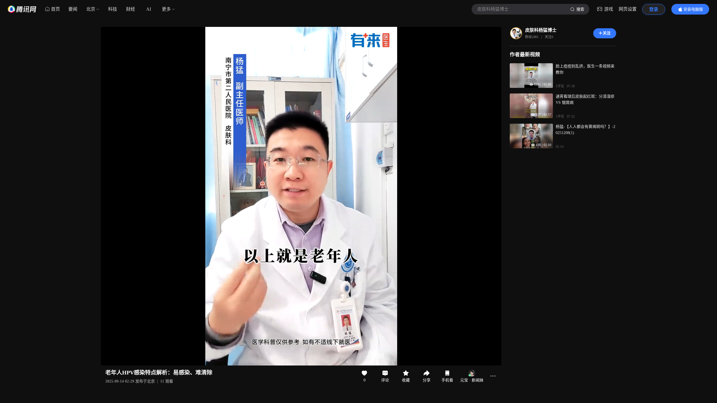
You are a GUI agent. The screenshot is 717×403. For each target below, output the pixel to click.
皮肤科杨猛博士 (541, 30)
